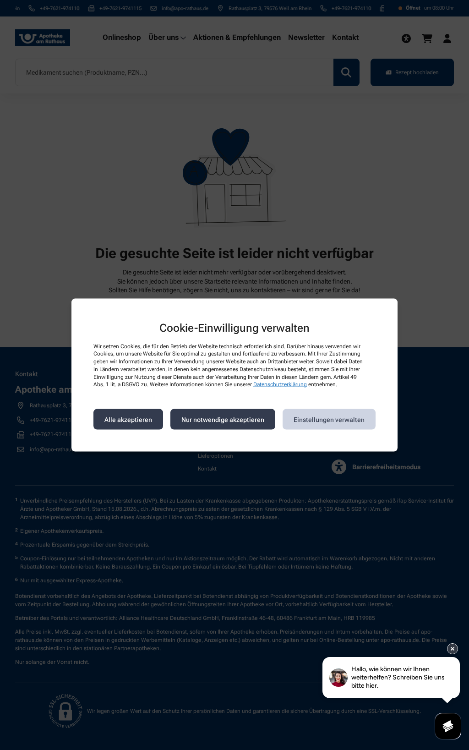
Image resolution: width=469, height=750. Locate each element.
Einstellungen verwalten (329, 419)
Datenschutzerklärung (280, 384)
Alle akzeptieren (128, 419)
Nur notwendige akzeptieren (222, 419)
